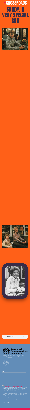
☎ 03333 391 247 (6, 398)
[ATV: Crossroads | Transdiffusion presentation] (15, 3)
